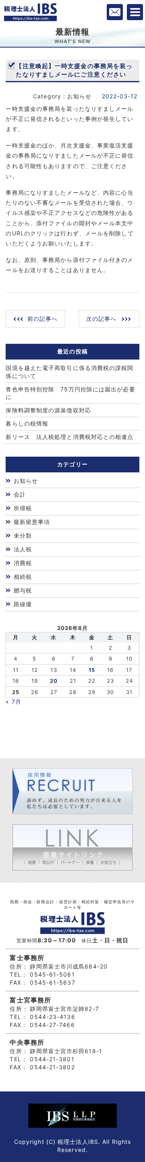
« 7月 (13, 701)
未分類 (23, 535)
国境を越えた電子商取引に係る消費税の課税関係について (69, 371)
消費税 (23, 562)
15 (92, 670)
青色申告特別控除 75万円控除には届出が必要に (70, 393)
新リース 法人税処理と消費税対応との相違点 (69, 436)
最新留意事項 (32, 521)
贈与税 (23, 590)
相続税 (23, 576)
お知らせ (26, 480)
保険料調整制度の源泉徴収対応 (48, 410)
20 (54, 681)
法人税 (23, 549)
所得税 (23, 508)
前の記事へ (42, 318)
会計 (20, 494)
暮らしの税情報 (27, 423)
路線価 (23, 604)
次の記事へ (101, 318)
